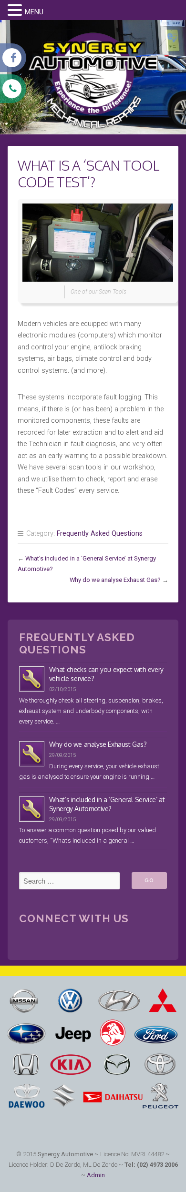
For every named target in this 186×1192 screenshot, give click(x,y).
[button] (16, 11)
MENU (34, 12)
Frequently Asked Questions (100, 534)
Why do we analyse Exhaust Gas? (115, 579)
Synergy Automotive (65, 1154)
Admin (96, 1175)
